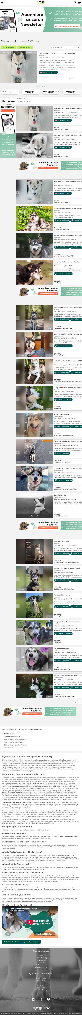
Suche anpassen (8, 47)
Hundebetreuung (41, 958)
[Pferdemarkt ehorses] (37, 1009)
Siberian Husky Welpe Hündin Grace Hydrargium (57, 53)
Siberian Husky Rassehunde (13, 742)
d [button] (51, 146)
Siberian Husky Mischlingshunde (15, 739)
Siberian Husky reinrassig (73, 91)
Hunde (41, 955)
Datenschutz (41, 987)
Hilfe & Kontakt (41, 980)
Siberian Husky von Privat (13, 748)
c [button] (18, 146)
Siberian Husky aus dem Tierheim (51, 91)
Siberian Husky (24, 101)
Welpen (41, 962)
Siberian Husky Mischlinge (32, 91)
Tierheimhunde (41, 965)
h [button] (47, 86)
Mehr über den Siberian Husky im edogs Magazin (21, 942)
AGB (41, 983)
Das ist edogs (41, 978)
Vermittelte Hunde (41, 967)
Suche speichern (25, 47)
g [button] (35, 86)
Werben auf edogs (41, 990)
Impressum (41, 985)
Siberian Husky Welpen (10, 92)
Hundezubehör (41, 960)
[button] (37, 86)
